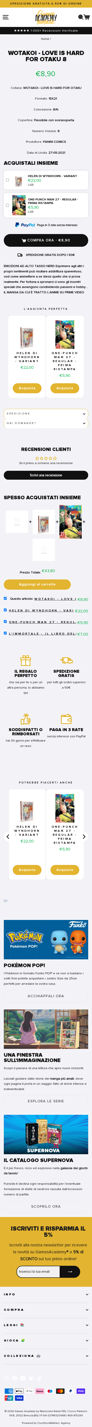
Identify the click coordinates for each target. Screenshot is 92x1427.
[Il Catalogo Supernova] (46, 1134)
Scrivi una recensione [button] (46, 475)
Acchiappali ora (46, 996)
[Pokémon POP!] (46, 939)
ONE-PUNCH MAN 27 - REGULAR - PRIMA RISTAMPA (65, 361)
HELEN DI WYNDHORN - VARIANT (27, 357)
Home (45, 39)
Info (10, 1294)
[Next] (83, 836)
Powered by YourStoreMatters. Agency (46, 1423)
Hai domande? (21, 423)
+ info (30, 184)
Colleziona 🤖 (22, 1356)
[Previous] (8, 836)
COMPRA (14, 1309)
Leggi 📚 (14, 1325)
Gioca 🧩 (15, 1340)
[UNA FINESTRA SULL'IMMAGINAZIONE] (46, 1029)
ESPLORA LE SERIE (46, 1101)
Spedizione (18, 413)
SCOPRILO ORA (46, 1207)
